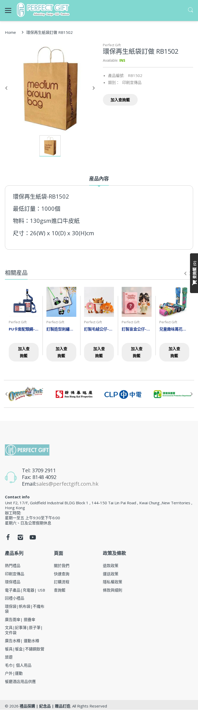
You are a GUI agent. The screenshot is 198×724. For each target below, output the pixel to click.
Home (10, 32)
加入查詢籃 (120, 99)
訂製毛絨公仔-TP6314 (99, 329)
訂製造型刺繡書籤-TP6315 (61, 329)
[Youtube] (33, 538)
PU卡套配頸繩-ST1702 (24, 329)
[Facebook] (8, 538)
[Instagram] (20, 538)
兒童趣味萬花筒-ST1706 (174, 329)
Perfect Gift (112, 45)
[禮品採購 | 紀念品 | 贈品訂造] (43, 10)
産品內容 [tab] (99, 179)
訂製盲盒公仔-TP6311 (137, 329)
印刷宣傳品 (132, 82)
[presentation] (185, 273)
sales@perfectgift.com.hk (67, 483)
